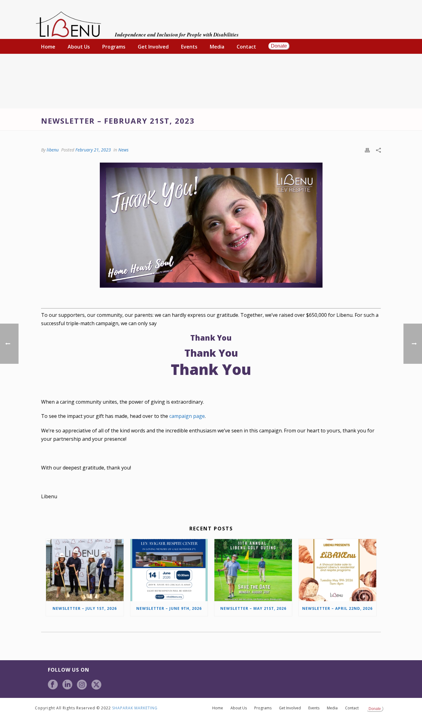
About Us (79, 46)
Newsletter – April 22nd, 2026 (337, 608)
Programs (113, 46)
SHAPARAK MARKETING (135, 708)
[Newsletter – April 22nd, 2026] (337, 570)
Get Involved (153, 46)
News (123, 150)
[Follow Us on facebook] (53, 685)
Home (48, 46)
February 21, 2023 (93, 150)
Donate (279, 46)
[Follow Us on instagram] (82, 685)
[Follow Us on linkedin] (67, 685)
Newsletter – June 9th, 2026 (169, 608)
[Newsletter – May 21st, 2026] (253, 570)
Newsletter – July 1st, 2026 (85, 608)
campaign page (187, 416)
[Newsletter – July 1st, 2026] (85, 570)
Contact (246, 46)
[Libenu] (68, 25)
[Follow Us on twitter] (96, 685)
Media (217, 46)
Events (189, 46)
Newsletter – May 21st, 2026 (253, 608)
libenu (53, 150)
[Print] (367, 149)
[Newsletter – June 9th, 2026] (169, 570)
